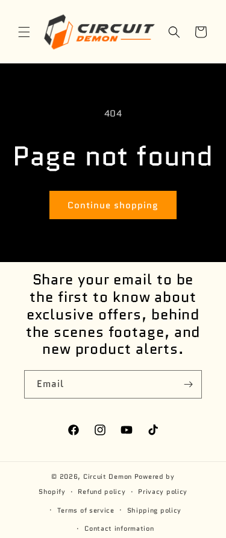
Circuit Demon (107, 476)
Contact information (119, 528)
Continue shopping (113, 205)
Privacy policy (162, 491)
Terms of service (86, 510)
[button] (24, 32)
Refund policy (101, 491)
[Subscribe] (188, 384)
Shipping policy (154, 510)
